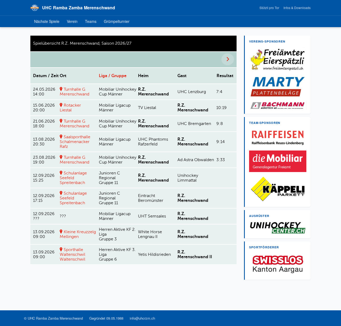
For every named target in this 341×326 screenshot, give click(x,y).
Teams (90, 21)
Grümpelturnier (116, 21)
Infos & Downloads (297, 7)
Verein (72, 21)
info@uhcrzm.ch (142, 318)
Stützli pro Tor (269, 7)
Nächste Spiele (46, 21)
